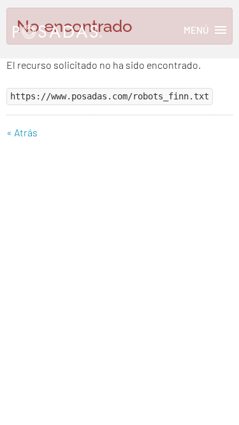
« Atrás (22, 132)
